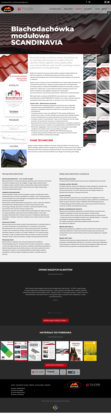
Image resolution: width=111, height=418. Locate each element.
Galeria (97, 9)
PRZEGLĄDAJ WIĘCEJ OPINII (55, 320)
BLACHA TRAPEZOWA (18, 388)
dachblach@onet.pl (22, 2)
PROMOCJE (79, 9)
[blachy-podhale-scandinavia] (14, 167)
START (13, 385)
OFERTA (31, 385)
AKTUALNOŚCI (39, 385)
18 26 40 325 (7, 2)
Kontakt (104, 9)
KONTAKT (48, 385)
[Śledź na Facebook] (86, 2)
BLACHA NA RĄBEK (17, 390)
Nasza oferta (68, 9)
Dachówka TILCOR (55, 9)
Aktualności (88, 9)
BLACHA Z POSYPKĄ (17, 394)
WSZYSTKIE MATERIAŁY (55, 365)
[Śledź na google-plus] (89, 2)
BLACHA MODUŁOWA (18, 392)
